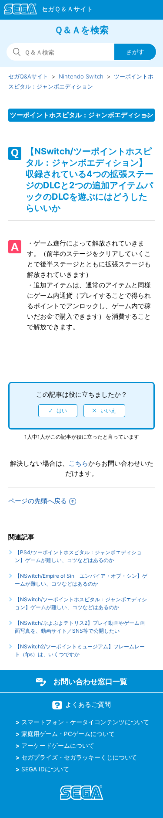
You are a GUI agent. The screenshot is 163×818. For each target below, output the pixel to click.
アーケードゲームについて (57, 745)
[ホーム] (44, 10)
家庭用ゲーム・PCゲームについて (68, 733)
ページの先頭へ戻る (37, 501)
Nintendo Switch (81, 76)
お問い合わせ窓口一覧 (90, 681)
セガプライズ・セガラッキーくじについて (79, 757)
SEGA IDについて (45, 769)
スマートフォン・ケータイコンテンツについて (85, 722)
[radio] (57, 410)
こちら (78, 463)
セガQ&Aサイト (28, 76)
